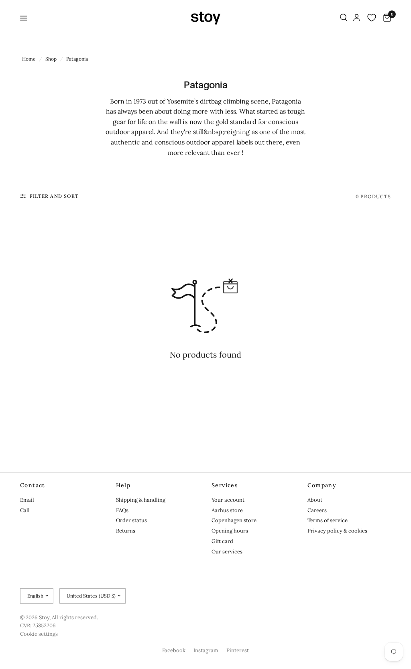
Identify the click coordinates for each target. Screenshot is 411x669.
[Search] (343, 18)
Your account (228, 499)
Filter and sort (54, 196)
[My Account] (356, 18)
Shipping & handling (140, 499)
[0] (385, 18)
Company (322, 485)
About (314, 499)
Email (27, 499)
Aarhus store (227, 510)
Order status (131, 520)
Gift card (222, 541)
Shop (51, 59)
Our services (227, 551)
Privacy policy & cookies (337, 530)
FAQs (122, 510)
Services (225, 485)
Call (25, 510)
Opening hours (230, 530)
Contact (32, 485)
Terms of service (327, 520)
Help (123, 485)
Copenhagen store (234, 520)
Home (29, 59)
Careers (317, 510)
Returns (125, 530)
